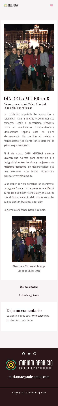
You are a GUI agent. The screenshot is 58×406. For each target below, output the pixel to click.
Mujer (31, 104)
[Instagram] (34, 353)
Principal (41, 104)
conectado (38, 315)
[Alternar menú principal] (51, 5)
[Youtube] (29, 353)
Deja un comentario (15, 104)
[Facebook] (23, 353)
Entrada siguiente (29, 295)
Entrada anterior (29, 286)
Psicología (9, 107)
